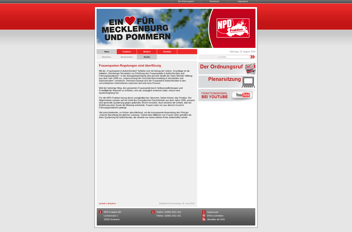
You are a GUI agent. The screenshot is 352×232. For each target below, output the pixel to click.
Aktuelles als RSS (216, 219)
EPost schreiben (215, 215)
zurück (102, 203)
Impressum (243, 1)
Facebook (214, 1)
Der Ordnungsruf (186, 1)
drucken (112, 203)
